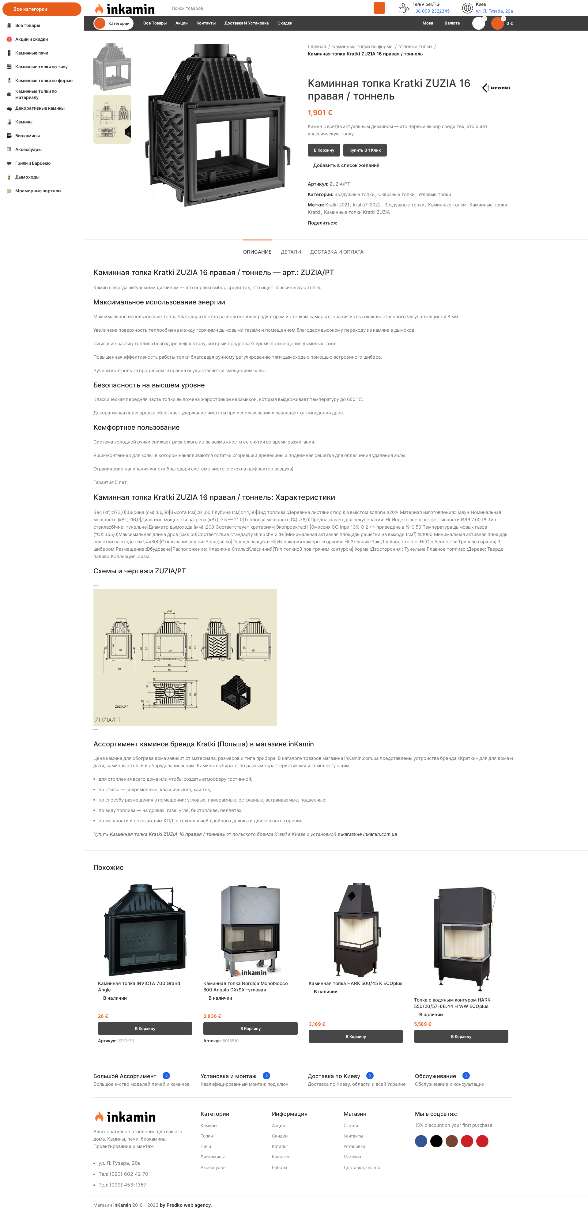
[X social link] (347, 223)
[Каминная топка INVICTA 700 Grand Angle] (145, 930)
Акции (278, 1125)
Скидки (280, 1135)
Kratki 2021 (337, 205)
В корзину (324, 150)
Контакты (282, 1156)
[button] (145, 1028)
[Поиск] (379, 8)
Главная (317, 46)
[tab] (257, 249)
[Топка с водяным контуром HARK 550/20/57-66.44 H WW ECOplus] (461, 938)
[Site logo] (124, 7)
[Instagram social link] (452, 1141)
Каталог (280, 1146)
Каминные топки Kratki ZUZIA (357, 212)
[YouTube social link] (467, 1141)
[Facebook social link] (340, 223)
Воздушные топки (354, 194)
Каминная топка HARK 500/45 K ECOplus (355, 983)
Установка (354, 1146)
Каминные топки (447, 205)
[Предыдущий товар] (311, 67)
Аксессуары (214, 1167)
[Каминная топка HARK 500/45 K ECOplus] (356, 930)
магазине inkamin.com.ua (369, 834)
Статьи (351, 1125)
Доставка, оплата (362, 1167)
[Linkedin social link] (361, 223)
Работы (279, 1167)
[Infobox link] (424, 8)
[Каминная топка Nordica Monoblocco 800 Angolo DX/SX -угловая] (250, 930)
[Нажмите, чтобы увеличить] (146, 195)
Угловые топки (415, 46)
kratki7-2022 (367, 205)
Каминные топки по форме (362, 46)
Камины (209, 1125)
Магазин (352, 1156)
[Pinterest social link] (354, 223)
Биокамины (213, 1156)
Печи (206, 1146)
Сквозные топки (396, 194)
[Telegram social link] (368, 223)
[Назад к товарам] (318, 67)
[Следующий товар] (326, 67)
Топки (207, 1135)
